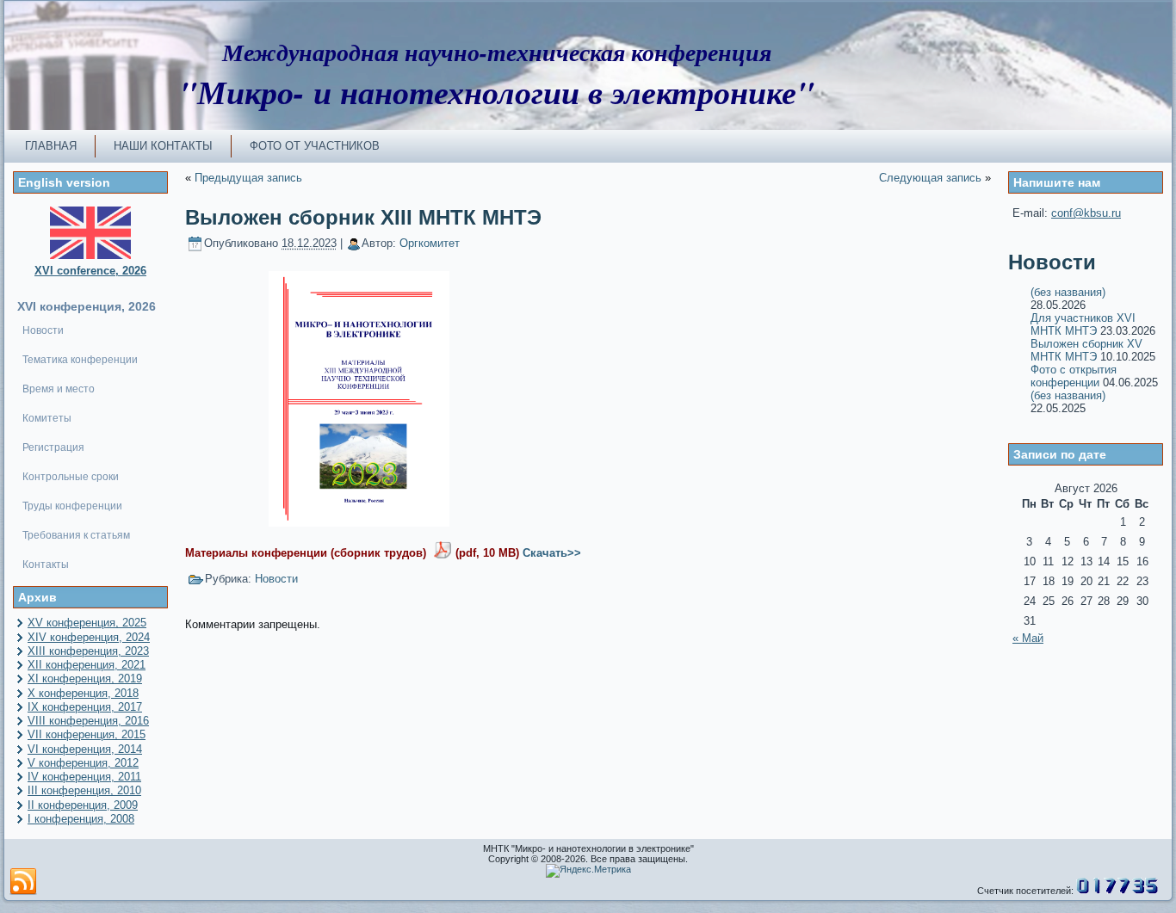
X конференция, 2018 (83, 693)
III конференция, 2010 (84, 790)
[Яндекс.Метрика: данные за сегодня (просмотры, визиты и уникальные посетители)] (588, 871)
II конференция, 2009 (83, 805)
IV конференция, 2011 (84, 776)
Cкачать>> (552, 552)
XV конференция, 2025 (87, 622)
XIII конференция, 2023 (88, 651)
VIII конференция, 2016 (88, 720)
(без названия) (1068, 292)
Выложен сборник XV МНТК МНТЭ (1086, 350)
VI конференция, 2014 (85, 749)
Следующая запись (930, 177)
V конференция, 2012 (83, 762)
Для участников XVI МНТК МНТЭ (1083, 324)
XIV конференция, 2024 (89, 637)
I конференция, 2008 (81, 818)
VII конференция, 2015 (86, 734)
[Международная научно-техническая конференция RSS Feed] (23, 882)
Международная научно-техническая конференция (496, 52)
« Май (1027, 638)
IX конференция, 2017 (85, 706)
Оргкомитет (429, 243)
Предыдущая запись (248, 177)
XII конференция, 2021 (86, 664)
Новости (276, 578)
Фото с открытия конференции (1074, 376)
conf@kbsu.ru (1086, 213)
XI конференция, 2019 (85, 678)
